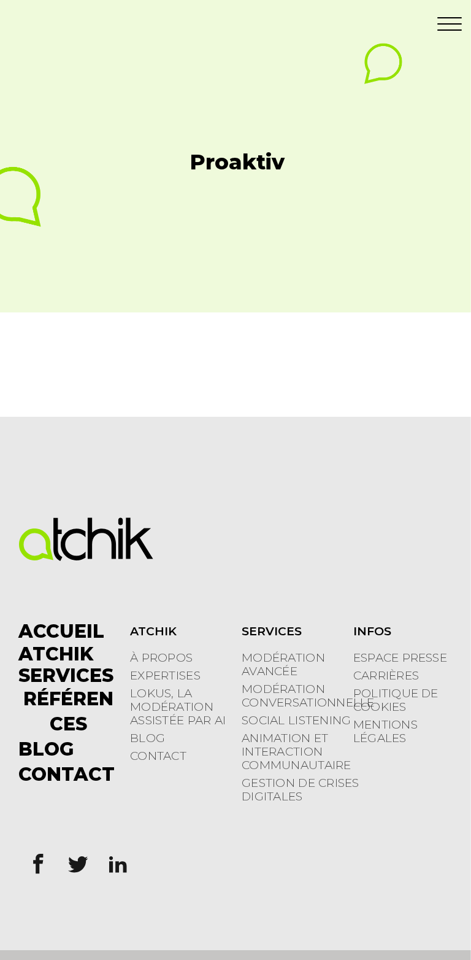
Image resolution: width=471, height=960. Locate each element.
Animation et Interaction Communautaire (296, 752)
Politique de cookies (395, 700)
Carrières (386, 676)
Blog (147, 738)
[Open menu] (449, 24)
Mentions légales (385, 731)
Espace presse (400, 658)
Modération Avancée (283, 664)
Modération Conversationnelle (308, 696)
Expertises (165, 676)
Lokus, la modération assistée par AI (178, 707)
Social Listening (296, 720)
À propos (161, 658)
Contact (158, 756)
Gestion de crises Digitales (300, 789)
